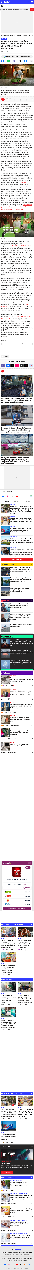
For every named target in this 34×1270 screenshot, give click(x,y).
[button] (2, 61)
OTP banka (23, 182)
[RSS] (26, 496)
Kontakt (9, 1258)
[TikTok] (26, 365)
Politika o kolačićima (24, 1258)
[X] (12, 365)
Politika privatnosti (12, 1260)
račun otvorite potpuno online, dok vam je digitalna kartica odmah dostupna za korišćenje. (16, 207)
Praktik (19, 246)
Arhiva (31, 1258)
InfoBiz (9, 35)
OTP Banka (5, 356)
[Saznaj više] (32, 1146)
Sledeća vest (25, 344)
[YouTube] (22, 365)
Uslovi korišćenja (22, 1260)
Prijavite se (8, 1172)
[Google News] (31, 365)
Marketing (3, 1258)
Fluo (13, 246)
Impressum (15, 1258)
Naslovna (3, 35)
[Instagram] (17, 365)
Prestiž (27, 246)
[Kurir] (5, 2)
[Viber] (3, 365)
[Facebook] (8, 365)
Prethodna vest (9, 344)
